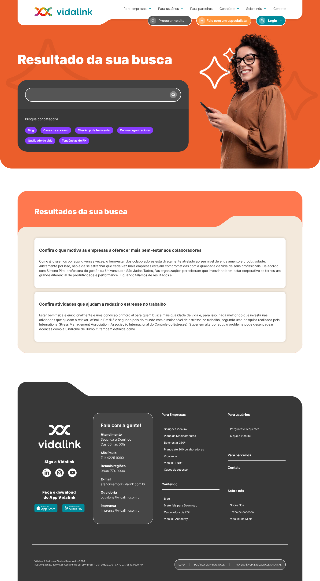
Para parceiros (201, 9)
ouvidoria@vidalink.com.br (121, 497)
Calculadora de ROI (177, 512)
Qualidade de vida (40, 140)
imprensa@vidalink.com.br (121, 510)
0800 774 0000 (113, 471)
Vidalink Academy (176, 519)
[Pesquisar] (173, 94)
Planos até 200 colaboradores (184, 449)
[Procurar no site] (153, 20)
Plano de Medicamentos (180, 436)
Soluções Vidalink (175, 429)
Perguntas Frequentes (244, 429)
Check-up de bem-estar (94, 130)
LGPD (182, 564)
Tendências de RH (74, 140)
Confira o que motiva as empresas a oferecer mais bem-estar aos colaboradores (120, 250)
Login (272, 20)
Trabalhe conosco (242, 512)
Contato (279, 9)
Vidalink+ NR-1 (173, 463)
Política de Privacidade (209, 564)
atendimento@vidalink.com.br (123, 484)
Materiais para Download (180, 505)
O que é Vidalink (240, 436)
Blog (31, 130)
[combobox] (96, 94)
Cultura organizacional (135, 130)
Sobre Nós (237, 505)
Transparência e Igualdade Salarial (258, 564)
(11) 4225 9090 (112, 458)
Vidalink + (170, 456)
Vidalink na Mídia (241, 519)
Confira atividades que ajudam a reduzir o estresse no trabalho (102, 304)
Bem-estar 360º (175, 442)
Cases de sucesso (55, 130)
